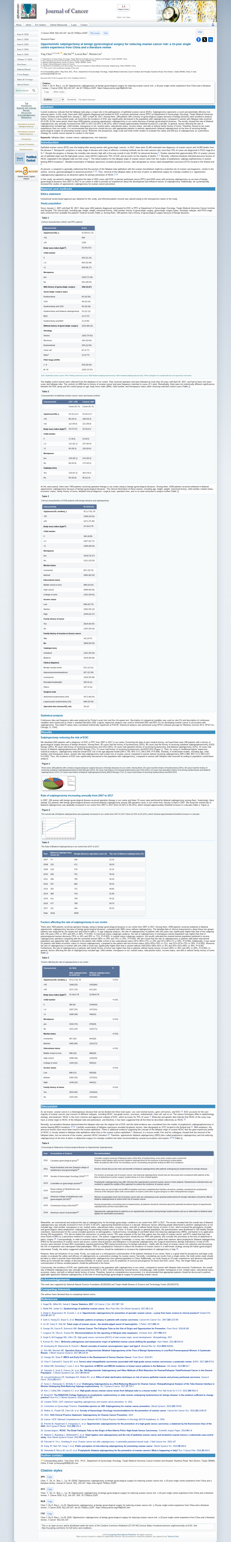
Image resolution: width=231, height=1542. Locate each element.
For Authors (40, 24)
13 (185, 1119)
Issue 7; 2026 (23, 39)
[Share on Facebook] (198, 39)
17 (192, 1126)
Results (26, 110)
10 (96, 171)
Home (19, 24)
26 (173, 1137)
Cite (105, 33)
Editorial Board (23, 69)
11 (117, 174)
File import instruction (87, 99)
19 (170, 1137)
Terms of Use (173, 1536)
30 (177, 1249)
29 (55, 1239)
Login (74, 24)
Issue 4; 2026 (23, 54)
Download (71, 99)
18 (109, 1134)
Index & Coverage (25, 79)
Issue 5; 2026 (23, 49)
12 (182, 1111)
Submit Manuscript (58, 24)
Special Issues (23, 84)
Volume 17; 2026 (24, 59)
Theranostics (26, 139)
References (26, 117)
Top (26, 103)
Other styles (59, 92)
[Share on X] (204, 39)
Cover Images (23, 74)
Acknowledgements (26, 115)
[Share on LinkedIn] (210, 39)
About (28, 24)
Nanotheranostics (26, 149)
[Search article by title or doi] (34, 90)
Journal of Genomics (26, 144)
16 (74, 1126)
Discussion (26, 113)
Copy (46, 92)
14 (72, 1126)
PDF (200, 32)
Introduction (26, 106)
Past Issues (21, 64)
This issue (94, 33)
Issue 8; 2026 (23, 34)
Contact (84, 24)
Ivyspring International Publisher (122, 1535)
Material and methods (26, 108)
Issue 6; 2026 (23, 44)
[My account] (213, 24)
